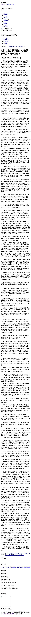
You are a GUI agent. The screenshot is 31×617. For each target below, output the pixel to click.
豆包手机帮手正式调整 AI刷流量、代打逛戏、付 (17, 553)
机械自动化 (6, 20)
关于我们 (5, 17)
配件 (13, 613)
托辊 (4, 613)
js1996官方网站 (13, 46)
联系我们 (5, 26)
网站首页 (5, 14)
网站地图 (8, 4)
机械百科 (5, 23)
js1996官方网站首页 (6, 567)
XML (12, 4)
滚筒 (7, 613)
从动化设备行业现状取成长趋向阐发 (14, 555)
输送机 (10, 613)
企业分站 (3, 4)
